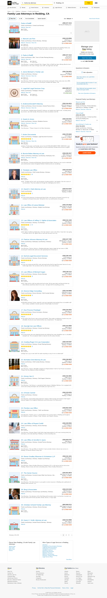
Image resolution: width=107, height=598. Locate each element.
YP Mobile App (39, 574)
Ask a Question (87, 72)
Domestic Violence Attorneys (50, 555)
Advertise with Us (12, 574)
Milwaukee (90, 573)
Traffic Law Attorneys (43, 410)
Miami (89, 571)
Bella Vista (12, 549)
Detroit (77, 571)
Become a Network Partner (14, 579)
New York (90, 574)
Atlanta (66, 571)
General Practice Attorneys (49, 106)
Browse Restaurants (41, 579)
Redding (18, 11)
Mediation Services (43, 121)
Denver (66, 583)
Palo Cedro (12, 547)
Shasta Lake (12, 546)
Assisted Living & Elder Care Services (42, 475)
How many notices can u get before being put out (85, 77)
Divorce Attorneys (37, 40)
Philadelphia (91, 579)
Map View (13, 18)
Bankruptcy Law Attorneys (39, 155)
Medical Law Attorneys (48, 554)
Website (23, 27)
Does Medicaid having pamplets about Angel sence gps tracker (86, 89)
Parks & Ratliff (26, 23)
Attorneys (24, 11)
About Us (10, 571)
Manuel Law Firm (80, 102)
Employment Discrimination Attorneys (52, 546)
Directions (28, 42)
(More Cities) (75, 568)
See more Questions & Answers (87, 93)
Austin (66, 573)
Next (71, 535)
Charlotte (67, 578)
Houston (78, 573)
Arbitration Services (48, 550)
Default (69, 18)
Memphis (78, 583)
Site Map (38, 576)
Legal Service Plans (48, 556)
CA (13, 11)
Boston (66, 576)
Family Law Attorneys (26, 25)
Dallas (66, 581)
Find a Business (40, 573)
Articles (38, 571)
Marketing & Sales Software (14, 583)
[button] (96, 3)
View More (69, 559)
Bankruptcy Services (51, 155)
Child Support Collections (44, 378)
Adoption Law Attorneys (44, 207)
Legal (72, 588)
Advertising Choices (13, 578)
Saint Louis (90, 583)
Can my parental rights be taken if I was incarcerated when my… (87, 83)
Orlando (89, 578)
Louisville (78, 581)
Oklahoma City (91, 576)
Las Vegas (78, 578)
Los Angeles (79, 579)
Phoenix (90, 581)
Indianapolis (79, 574)
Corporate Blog (11, 576)
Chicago (67, 579)
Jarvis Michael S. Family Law (83, 124)
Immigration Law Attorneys (49, 548)
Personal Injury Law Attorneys (40, 491)
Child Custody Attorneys (39, 172)
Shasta (11, 550)
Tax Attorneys (41, 222)
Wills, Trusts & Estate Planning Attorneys (43, 57)
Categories (38, 578)
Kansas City (79, 576)
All (21, 18)
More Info (28, 27)
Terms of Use (65, 588)
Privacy (34, 588)
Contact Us (10, 573)
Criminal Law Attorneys (38, 25)
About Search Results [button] (94, 18)
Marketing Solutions (12, 581)
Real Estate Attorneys (48, 551)
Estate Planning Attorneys (44, 344)
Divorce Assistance (37, 106)
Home (9, 11)
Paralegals (35, 90)
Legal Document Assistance (45, 136)
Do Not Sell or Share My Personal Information (49, 588)
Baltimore (67, 574)
